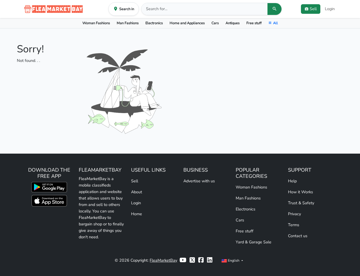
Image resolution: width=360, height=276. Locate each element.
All (275, 23)
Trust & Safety (301, 203)
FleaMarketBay (163, 260)
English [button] (233, 260)
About (136, 192)
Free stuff (254, 23)
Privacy (294, 214)
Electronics (154, 23)
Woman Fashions (96, 23)
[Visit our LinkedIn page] (209, 260)
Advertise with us (199, 181)
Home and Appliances (187, 23)
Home (136, 214)
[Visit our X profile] (192, 260)
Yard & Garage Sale (253, 242)
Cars (215, 23)
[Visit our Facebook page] (201, 260)
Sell (134, 181)
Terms (293, 225)
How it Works (300, 192)
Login (330, 9)
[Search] (274, 9)
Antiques (233, 23)
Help (292, 181)
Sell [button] (313, 9)
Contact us (297, 236)
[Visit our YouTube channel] (182, 260)
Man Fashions (128, 23)
